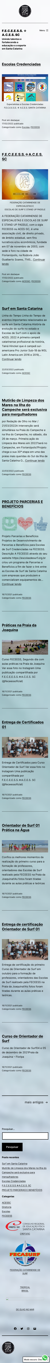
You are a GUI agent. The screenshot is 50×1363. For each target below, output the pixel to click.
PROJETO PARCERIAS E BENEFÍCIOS (22, 1190)
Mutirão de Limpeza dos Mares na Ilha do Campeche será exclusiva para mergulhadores (24, 1172)
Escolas (25, 127)
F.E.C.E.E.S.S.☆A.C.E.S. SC (16, 1185)
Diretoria (6, 1207)
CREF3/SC (25, 1233)
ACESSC (26, 281)
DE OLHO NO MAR (25, 1309)
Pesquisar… (8, 1129)
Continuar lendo (11, 359)
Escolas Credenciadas (21, 64)
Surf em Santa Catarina (22, 308)
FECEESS (35, 127)
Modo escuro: (31, 1359)
